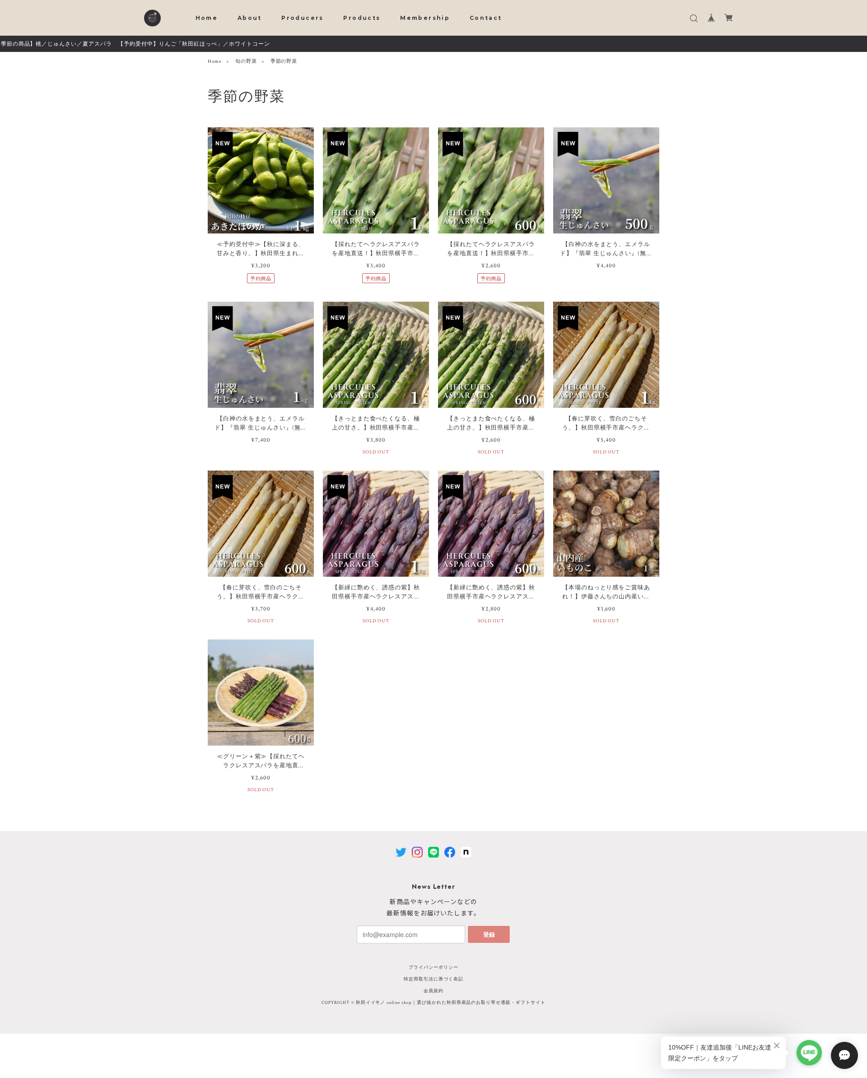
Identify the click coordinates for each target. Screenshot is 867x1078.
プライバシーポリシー (433, 968)
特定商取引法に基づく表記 (433, 979)
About (250, 17)
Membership (425, 17)
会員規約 (433, 991)
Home (207, 17)
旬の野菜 (246, 61)
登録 (489, 934)
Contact (486, 17)
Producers (302, 17)
